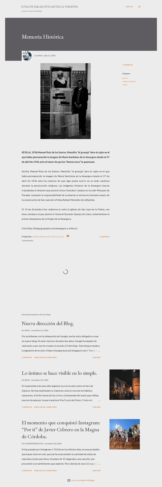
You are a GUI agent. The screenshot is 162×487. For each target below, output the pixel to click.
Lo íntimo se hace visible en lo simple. (59, 372)
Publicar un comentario (45, 357)
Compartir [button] (128, 65)
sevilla (125, 85)
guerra (125, 78)
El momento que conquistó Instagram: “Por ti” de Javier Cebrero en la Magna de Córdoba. (61, 429)
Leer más (96, 357)
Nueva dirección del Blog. (48, 323)
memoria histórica (129, 81)
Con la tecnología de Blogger (82, 480)
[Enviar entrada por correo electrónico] (67, 237)
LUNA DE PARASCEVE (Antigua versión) (49, 6)
